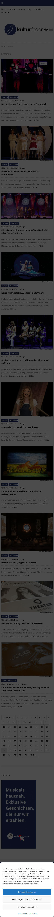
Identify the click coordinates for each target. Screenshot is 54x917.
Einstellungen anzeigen (27, 907)
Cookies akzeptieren (27, 892)
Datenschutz (23, 913)
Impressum (33, 913)
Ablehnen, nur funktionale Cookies (27, 899)
